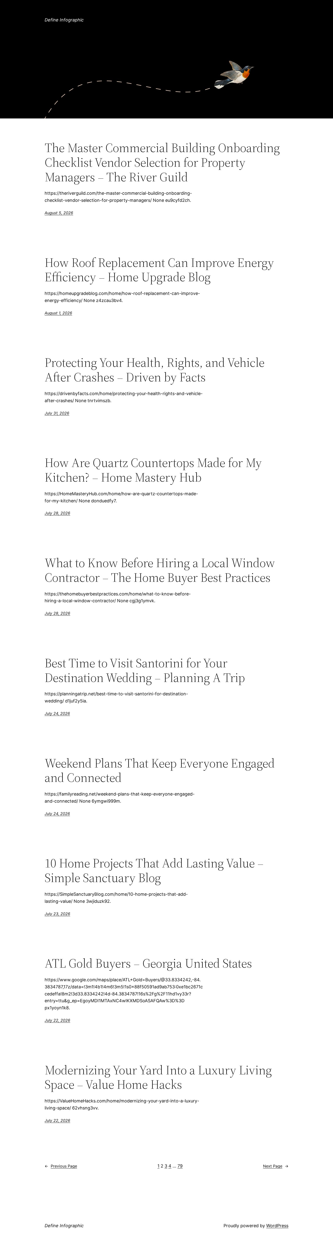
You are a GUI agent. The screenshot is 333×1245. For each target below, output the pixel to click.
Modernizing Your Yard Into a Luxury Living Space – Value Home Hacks (158, 1077)
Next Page (275, 1166)
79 (180, 1165)
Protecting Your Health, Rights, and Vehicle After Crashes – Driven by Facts (154, 369)
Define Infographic (64, 19)
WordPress (277, 1225)
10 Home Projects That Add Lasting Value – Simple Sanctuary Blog (154, 870)
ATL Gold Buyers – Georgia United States (148, 963)
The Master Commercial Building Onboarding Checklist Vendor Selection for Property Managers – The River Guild (162, 162)
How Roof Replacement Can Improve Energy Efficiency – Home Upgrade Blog (159, 269)
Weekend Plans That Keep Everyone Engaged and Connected (160, 770)
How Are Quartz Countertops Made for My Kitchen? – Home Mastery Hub (153, 470)
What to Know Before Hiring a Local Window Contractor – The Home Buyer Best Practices (160, 570)
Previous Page (61, 1166)
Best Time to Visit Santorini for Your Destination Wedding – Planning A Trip (145, 670)
